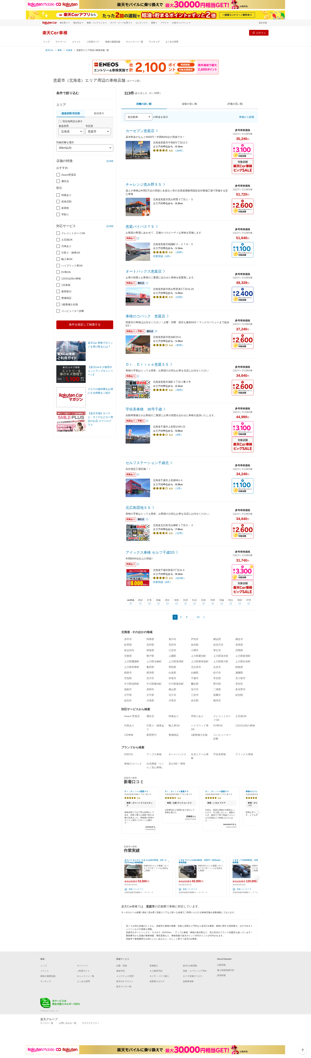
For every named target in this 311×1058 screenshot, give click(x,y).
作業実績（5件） (162, 256)
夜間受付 (66, 291)
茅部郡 (172, 667)
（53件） (179, 297)
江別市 (172, 650)
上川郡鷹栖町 (131, 661)
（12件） (179, 533)
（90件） (179, 345)
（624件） (180, 578)
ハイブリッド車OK (72, 265)
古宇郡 (128, 694)
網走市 (239, 639)
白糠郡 (195, 672)
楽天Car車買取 (190, 965)
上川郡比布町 (243, 661)
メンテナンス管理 (125, 976)
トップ (46, 41)
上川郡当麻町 (154, 661)
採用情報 (221, 975)
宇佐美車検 (219, 754)
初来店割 (66, 201)
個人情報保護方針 (225, 970)
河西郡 (239, 650)
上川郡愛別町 (198, 655)
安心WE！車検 (177, 763)
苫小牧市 (240, 678)
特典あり (66, 195)
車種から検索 (246, 117)
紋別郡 (239, 694)
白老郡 (172, 672)
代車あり (66, 246)
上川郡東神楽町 (200, 661)
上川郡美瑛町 (176, 661)
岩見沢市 (218, 644)
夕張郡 (150, 700)
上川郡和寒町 (131, 667)
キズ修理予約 (156, 971)
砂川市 (217, 672)
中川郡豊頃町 (154, 683)
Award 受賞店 (132, 716)
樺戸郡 (150, 655)
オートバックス (177, 754)
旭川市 (172, 639)
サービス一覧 (46, 1023)
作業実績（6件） (162, 582)
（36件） (179, 389)
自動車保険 (188, 981)
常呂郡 (217, 678)
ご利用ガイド (92, 41)
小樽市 (195, 650)
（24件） (179, 150)
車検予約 (120, 971)
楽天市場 (263, 22)
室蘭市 (217, 694)
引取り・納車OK (70, 252)
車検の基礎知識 (112, 41)
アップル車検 (154, 754)
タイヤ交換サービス (192, 976)
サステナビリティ (90, 1023)
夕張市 (172, 700)
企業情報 (221, 965)
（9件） (178, 434)
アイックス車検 (244, 754)
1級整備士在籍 (69, 304)
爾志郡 (195, 683)
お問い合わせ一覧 (67, 1023)
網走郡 (217, 639)
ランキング (154, 41)
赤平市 (128, 639)
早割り (65, 214)
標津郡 (150, 672)
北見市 (217, 667)
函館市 (128, 689)
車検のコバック (133, 763)
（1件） (178, 488)
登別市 (239, 683)
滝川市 (150, 678)
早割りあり (197, 716)
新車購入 (154, 965)
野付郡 (217, 683)
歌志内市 (129, 650)
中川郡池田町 (131, 683)
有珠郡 (239, 644)
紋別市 (128, 700)
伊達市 (172, 678)
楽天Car (49, 50)
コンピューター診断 (72, 310)
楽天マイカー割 (123, 986)
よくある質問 (171, 41)
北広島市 (196, 667)
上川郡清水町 (220, 655)
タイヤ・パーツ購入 (159, 976)
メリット (76, 41)
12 (198, 617)
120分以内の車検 (71, 278)
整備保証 (66, 298)
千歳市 (195, 678)
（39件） (179, 252)
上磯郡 (172, 655)
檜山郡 (172, 689)
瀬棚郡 (239, 672)
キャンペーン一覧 (134, 41)
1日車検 (65, 285)
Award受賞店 (68, 174)
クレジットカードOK (73, 233)
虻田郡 (128, 644)
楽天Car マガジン (124, 981)
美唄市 (150, 689)
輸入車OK (67, 259)
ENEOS (128, 754)
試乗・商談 (121, 965)
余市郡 (195, 700)
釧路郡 (239, 667)
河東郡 (128, 655)
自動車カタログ (157, 981)
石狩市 (172, 644)
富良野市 (240, 689)
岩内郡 (195, 644)
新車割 (65, 208)
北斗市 (172, 694)
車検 (59, 50)
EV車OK (66, 272)
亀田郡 (150, 667)
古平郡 (150, 694)
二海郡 (217, 689)
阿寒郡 (150, 639)
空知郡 (128, 678)
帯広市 (217, 650)
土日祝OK (67, 239)
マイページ (60, 41)
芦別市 (195, 639)
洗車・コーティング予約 (195, 971)
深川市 (195, 689)
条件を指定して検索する (85, 324)
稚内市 (217, 700)
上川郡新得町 (243, 655)
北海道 (69, 50)
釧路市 (128, 672)
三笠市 (195, 694)
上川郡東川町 (220, 661)
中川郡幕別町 (176, 683)
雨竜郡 (150, 650)
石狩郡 (150, 644)
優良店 (65, 181)
